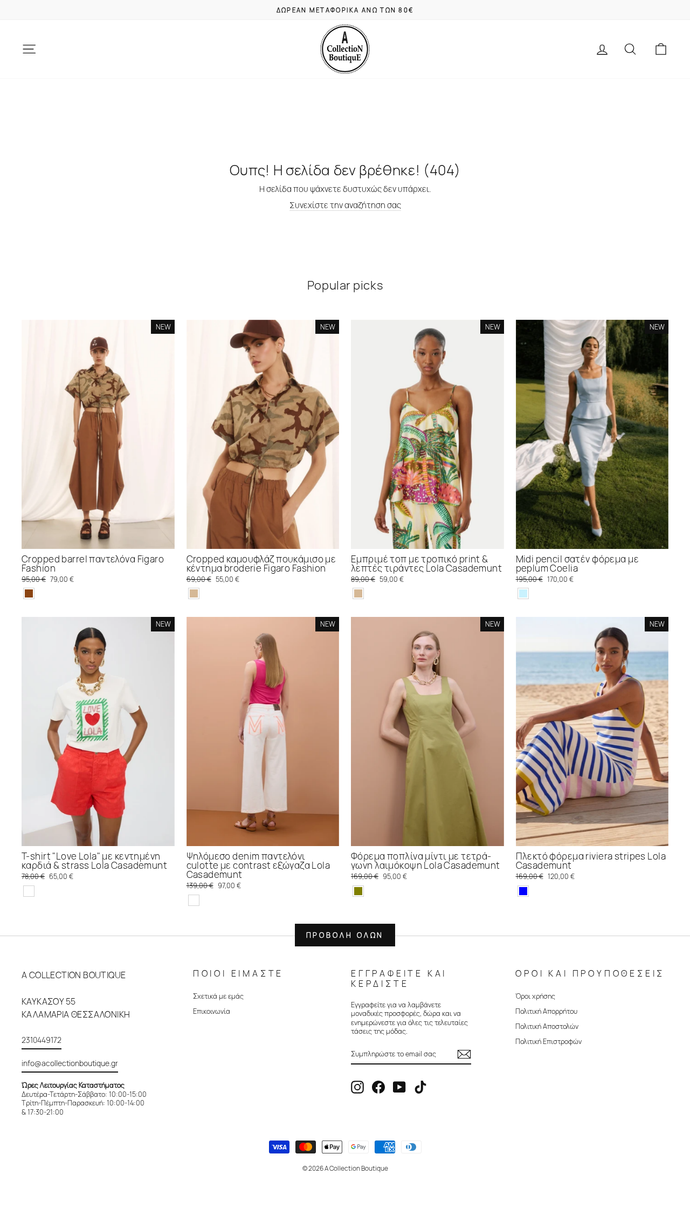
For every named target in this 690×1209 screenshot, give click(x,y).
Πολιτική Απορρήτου (546, 1011)
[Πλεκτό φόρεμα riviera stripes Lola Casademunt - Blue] (523, 891)
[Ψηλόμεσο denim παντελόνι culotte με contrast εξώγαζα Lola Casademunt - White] (194, 900)
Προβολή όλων (345, 935)
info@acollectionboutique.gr (70, 1063)
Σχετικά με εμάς (218, 996)
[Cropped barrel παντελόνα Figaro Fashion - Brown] (29, 593)
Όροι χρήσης (535, 996)
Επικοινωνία (211, 1011)
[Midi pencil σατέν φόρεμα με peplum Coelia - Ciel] (523, 593)
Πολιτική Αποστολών (546, 1026)
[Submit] (464, 1054)
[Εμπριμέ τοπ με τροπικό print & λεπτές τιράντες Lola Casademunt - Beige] (358, 593)
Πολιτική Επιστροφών (548, 1041)
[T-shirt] (29, 891)
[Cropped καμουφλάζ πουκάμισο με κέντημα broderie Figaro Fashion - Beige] (194, 593)
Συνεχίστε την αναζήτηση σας (345, 205)
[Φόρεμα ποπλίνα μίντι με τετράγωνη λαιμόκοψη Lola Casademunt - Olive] (358, 891)
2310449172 (41, 1040)
